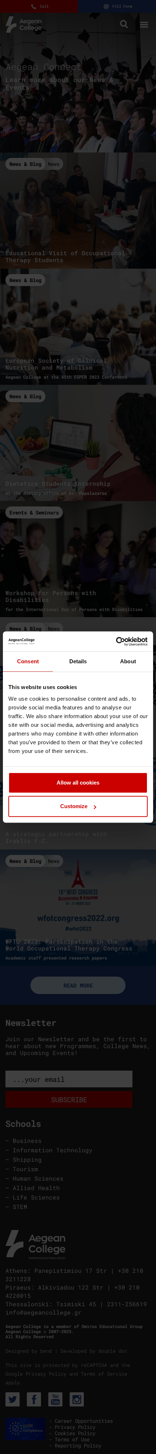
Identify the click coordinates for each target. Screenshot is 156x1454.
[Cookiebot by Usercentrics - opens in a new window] (116, 641)
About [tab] (128, 661)
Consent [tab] (28, 661)
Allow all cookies (78, 782)
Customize (73, 806)
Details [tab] (78, 661)
